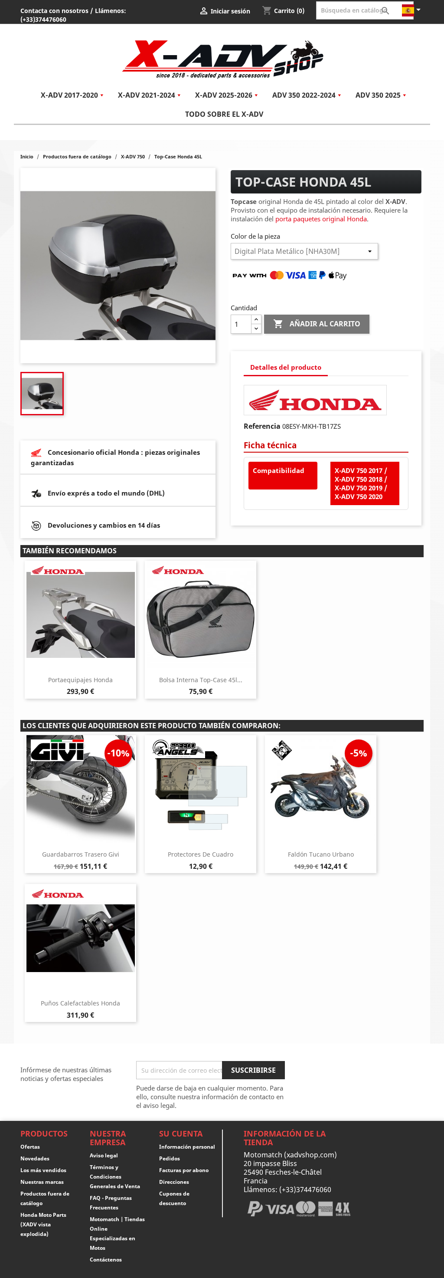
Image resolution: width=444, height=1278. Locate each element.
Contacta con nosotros (54, 11)
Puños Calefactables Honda (80, 1003)
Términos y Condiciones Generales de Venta (115, 1176)
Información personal (187, 1146)
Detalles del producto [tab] (285, 367)
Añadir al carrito (316, 324)
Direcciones (174, 1182)
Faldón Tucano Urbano (321, 854)
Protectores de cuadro (200, 854)
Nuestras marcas (42, 1182)
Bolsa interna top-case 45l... (200, 680)
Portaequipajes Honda (80, 680)
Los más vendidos (43, 1170)
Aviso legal (104, 1155)
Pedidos (169, 1158)
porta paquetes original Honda (321, 218)
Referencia (262, 426)
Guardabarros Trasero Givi (80, 854)
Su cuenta (180, 1133)
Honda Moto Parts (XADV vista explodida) (43, 1224)
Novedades (34, 1158)
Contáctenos (106, 1259)
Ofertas (30, 1146)
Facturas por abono (184, 1170)
